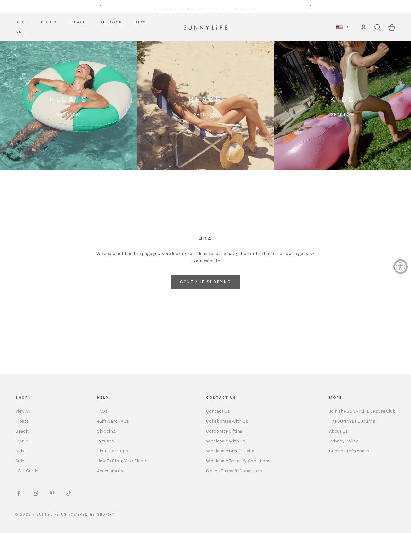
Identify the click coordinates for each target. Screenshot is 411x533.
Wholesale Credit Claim (230, 451)
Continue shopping (205, 281)
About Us (338, 431)
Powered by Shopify (91, 514)
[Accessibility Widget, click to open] (400, 266)
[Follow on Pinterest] (52, 493)
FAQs (102, 411)
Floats (22, 421)
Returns (105, 441)
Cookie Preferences (349, 451)
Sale (19, 461)
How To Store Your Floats (122, 461)
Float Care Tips (112, 451)
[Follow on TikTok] (69, 493)
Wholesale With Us (225, 441)
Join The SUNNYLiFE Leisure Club (362, 411)
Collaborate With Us (227, 421)
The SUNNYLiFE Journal (353, 421)
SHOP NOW (68, 114)
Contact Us (218, 411)
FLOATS (49, 22)
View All (23, 411)
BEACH (79, 22)
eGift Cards (27, 471)
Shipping (106, 431)
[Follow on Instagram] (35, 493)
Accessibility (110, 471)
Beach (22, 431)
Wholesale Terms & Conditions (238, 461)
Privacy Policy (343, 441)
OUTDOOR (110, 22)
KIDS (140, 22)
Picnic (21, 441)
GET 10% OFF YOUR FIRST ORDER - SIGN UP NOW (205, 6)
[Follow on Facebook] (18, 493)
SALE (21, 32)
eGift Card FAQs (113, 421)
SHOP (21, 22)
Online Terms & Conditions (234, 471)
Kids (19, 451)
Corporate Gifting (224, 431)
